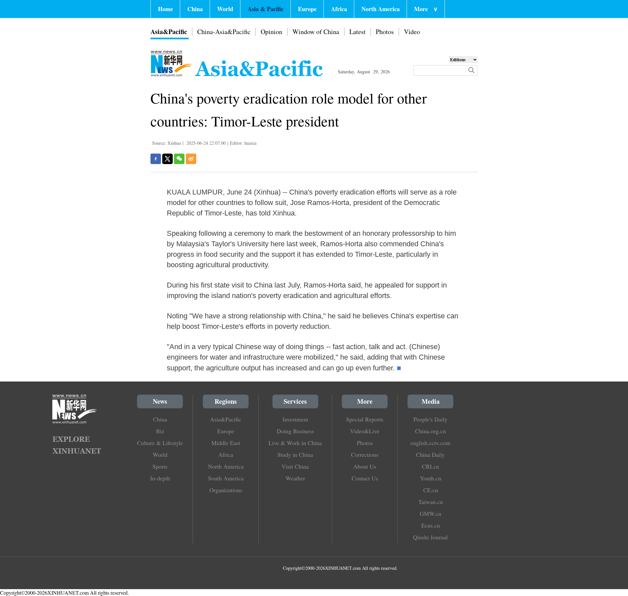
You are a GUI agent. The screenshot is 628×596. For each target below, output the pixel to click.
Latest (357, 31)
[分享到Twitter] (167, 159)
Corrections (364, 454)
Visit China (295, 466)
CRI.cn (430, 466)
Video (412, 31)
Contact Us (365, 478)
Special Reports (364, 419)
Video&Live (364, 431)
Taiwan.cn (430, 502)
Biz (160, 431)
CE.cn (430, 490)
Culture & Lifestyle (160, 443)
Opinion (271, 31)
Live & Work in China (295, 443)
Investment (295, 419)
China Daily (430, 454)
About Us (364, 466)
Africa (339, 9)
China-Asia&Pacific (224, 31)
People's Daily (430, 419)
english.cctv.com (430, 443)
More (426, 9)
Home (165, 9)
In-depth (160, 478)
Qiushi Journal (430, 537)
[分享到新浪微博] (191, 159)
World (225, 9)
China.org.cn (430, 431)
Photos (385, 31)
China (195, 9)
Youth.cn (430, 478)
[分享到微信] (179, 159)
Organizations (225, 490)
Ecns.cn (430, 525)
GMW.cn (430, 513)
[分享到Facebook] (155, 159)
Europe (307, 9)
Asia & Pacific (266, 9)
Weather (295, 478)
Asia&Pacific (168, 31)
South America (226, 478)
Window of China (315, 31)
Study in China (295, 454)
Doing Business (295, 431)
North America (380, 9)
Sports (159, 466)
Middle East (225, 443)
